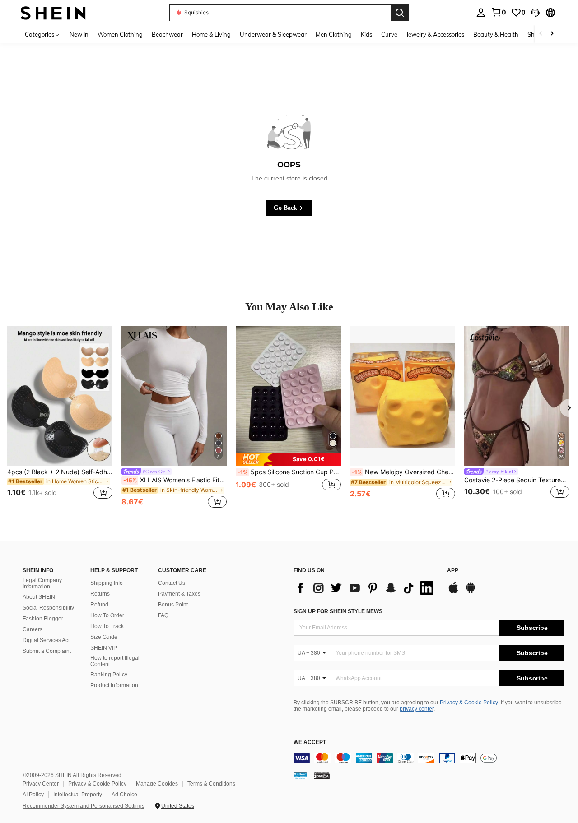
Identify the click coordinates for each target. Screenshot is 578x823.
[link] (498, 12)
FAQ (163, 615)
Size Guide (103, 637)
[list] (366, 588)
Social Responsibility (48, 608)
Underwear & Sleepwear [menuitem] (273, 34)
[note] (288, 459)
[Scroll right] (552, 34)
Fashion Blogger (43, 618)
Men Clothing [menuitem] (334, 34)
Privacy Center (41, 784)
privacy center (417, 709)
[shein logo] (53, 12)
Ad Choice (124, 794)
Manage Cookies (157, 784)
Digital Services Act (46, 640)
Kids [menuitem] (366, 34)
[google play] (470, 592)
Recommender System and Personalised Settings (83, 806)
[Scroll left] (541, 34)
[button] (535, 12)
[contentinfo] (429, 758)
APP (452, 570)
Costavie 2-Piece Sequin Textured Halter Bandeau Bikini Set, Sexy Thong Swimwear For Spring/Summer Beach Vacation (516, 480)
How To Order (107, 615)
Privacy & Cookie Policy (469, 702)
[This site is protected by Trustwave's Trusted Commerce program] (300, 775)
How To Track (107, 626)
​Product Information (114, 685)
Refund (99, 604)
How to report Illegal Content (115, 661)
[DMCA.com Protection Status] (322, 775)
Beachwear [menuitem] (167, 34)
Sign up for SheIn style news (338, 611)
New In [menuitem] (79, 34)
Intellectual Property (77, 794)
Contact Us (171, 583)
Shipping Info (106, 583)
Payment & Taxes (179, 594)
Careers (32, 629)
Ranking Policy (108, 674)
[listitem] (59, 418)
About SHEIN (39, 597)
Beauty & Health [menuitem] (495, 34)
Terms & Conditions (211, 784)
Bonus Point (173, 604)
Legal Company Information (42, 583)
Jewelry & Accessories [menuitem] (435, 34)
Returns (100, 594)
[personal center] (480, 12)
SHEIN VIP (103, 648)
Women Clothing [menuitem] (120, 34)
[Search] (400, 12)
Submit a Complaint (47, 651)
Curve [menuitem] (389, 34)
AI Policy (33, 794)
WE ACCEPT (310, 742)
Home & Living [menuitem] (211, 34)
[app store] (453, 592)
